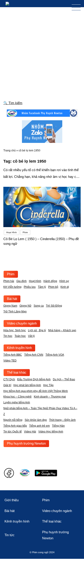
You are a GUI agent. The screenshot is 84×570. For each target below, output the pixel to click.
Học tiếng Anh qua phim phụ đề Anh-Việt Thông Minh (35, 391)
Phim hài (8, 281)
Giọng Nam (10, 305)
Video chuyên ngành (22, 323)
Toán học (20, 336)
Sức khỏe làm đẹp (36, 420)
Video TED (10, 360)
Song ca (39, 305)
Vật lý (31, 336)
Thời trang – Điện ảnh (62, 420)
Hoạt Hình (35, 281)
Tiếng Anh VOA (54, 354)
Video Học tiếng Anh (50, 431)
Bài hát (12, 299)
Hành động (50, 281)
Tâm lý (42, 286)
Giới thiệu (11, 500)
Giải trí (7, 385)
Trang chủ (9, 150)
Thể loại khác (16, 372)
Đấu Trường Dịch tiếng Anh (34, 379)
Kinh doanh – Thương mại (50, 396)
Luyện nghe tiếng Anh (16, 402)
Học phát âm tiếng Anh (27, 385)
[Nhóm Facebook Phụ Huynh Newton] (42, 113)
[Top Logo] (11, 3)
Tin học (7, 336)
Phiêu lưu (30, 286)
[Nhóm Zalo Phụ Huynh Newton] (42, 131)
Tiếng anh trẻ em (39, 425)
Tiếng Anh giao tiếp (15, 425)
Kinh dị (64, 286)
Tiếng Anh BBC (12, 354)
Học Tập (48, 385)
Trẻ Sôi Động (54, 305)
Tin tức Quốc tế (12, 431)
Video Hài (30, 431)
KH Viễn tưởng (12, 286)
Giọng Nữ (25, 305)
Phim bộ (53, 286)
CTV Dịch (9, 379)
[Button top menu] (74, 7)
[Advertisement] (42, 51)
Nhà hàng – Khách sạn (62, 330)
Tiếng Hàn (58, 425)
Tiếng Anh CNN (33, 354)
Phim (11, 274)
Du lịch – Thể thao (64, 379)
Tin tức (9, 535)
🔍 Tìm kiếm (12, 103)
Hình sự (64, 281)
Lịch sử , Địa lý (37, 330)
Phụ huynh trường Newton (26, 443)
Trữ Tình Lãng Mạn (15, 311)
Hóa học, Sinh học (14, 330)
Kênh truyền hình (19, 348)
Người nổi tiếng (12, 420)
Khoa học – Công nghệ (17, 396)
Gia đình (21, 281)
